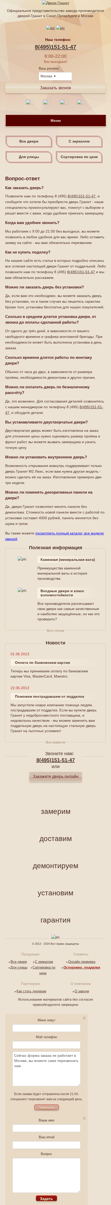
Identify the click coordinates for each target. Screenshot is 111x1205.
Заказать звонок (55, 88)
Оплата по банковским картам (42, 662)
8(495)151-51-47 (55, 47)
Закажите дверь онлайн (55, 776)
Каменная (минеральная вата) (68, 559)
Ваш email (46, 1137)
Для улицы (29, 157)
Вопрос (46, 1154)
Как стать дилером (31, 991)
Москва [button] (47, 76)
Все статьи (55, 631)
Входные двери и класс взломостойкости (62, 593)
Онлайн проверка (81, 962)
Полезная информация (55, 547)
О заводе (82, 991)
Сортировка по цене (79, 157)
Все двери (28, 141)
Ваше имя (46, 1120)
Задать (46, 1198)
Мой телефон (46, 1037)
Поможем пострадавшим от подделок (49, 696)
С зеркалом (79, 141)
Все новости (55, 742)
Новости (55, 642)
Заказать (46, 1107)
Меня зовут (47, 1020)
